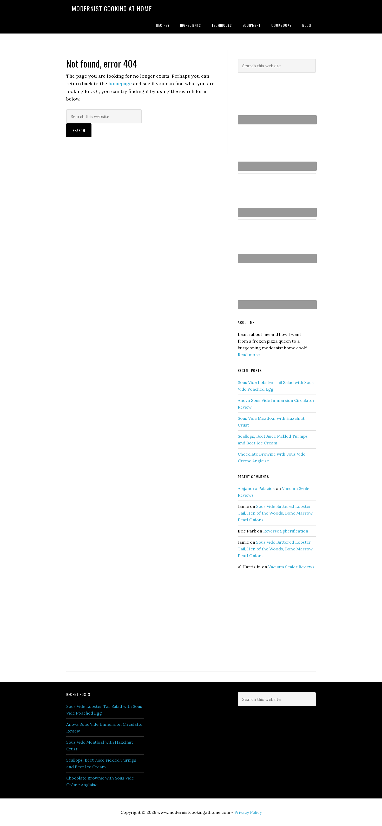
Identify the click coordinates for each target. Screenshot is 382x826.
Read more (249, 354)
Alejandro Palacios (256, 488)
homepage (120, 83)
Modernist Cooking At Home (112, 8)
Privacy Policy (248, 812)
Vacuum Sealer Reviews (291, 566)
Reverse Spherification (285, 531)
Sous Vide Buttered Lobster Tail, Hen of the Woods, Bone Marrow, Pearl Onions (275, 513)
